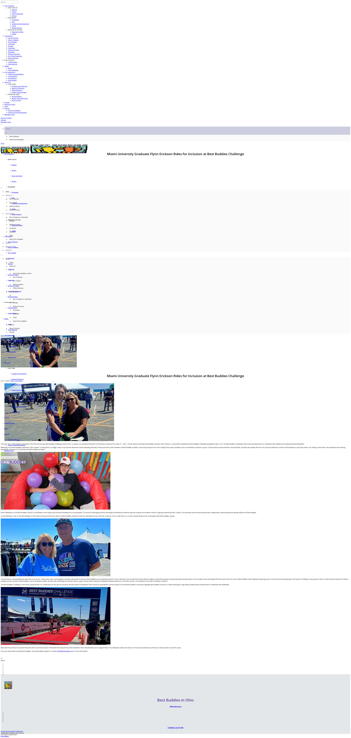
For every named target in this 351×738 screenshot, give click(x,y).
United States (12, 62)
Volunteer (11, 44)
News (10, 68)
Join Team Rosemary (15, 56)
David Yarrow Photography (17, 113)
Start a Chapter (13, 40)
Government (12, 80)
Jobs (13, 22)
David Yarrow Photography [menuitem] (16, 139)
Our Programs (9, 6)
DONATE (4, 488)
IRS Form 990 (16, 100)
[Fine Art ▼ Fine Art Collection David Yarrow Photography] (175, 124)
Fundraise (11, 48)
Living (14, 26)
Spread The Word (14, 54)
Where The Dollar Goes (20, 98)
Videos (14, 34)
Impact (14, 12)
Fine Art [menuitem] (8, 131)
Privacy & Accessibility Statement (12, 731)
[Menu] (1, 124)
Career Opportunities (19, 92)
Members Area (9, 115)
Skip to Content (6, 118)
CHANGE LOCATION (175, 728)
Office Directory (17, 90)
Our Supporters (9, 72)
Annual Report (17, 96)
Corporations (12, 76)
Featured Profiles (17, 32)
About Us (7, 82)
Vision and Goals (17, 14)
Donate (10, 46)
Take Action (8, 36)
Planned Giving (13, 58)
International (12, 64)
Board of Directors (18, 88)
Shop (6, 106)
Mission (14, 10)
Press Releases (13, 70)
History (14, 16)
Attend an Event (13, 50)
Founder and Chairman (19, 86)
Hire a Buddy (12, 42)
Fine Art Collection (14, 111)
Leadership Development (20, 24)
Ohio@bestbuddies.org (65, 651)
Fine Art (7, 109)
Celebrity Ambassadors (16, 74)
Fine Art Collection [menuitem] (14, 136)
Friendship (15, 20)
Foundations (12, 78)
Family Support (17, 28)
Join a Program (13, 38)
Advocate (11, 52)
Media (6, 66)
